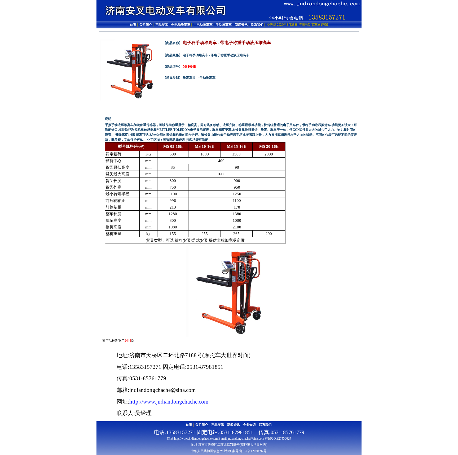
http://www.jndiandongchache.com (168, 401)
